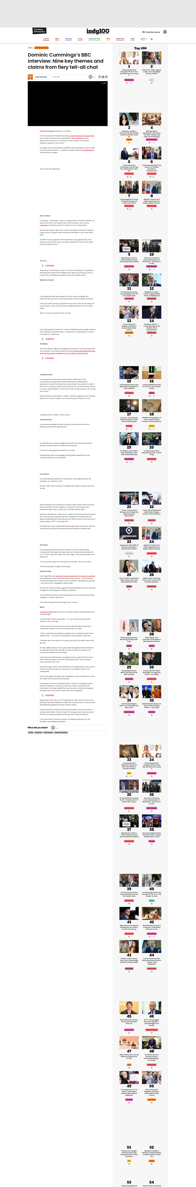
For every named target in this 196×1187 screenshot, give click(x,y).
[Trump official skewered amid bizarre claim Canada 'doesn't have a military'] (151, 498)
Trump (80, 39)
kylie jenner (129, 968)
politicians (44, 225)
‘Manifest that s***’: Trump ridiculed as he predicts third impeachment (151, 327)
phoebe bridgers (129, 712)
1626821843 (49, 358)
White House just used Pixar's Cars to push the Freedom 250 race (152, 580)
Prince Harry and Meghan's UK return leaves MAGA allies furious (129, 327)
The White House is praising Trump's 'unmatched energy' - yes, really (152, 1057)
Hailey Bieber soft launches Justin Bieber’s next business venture (152, 639)
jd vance (129, 426)
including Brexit (88, 150)
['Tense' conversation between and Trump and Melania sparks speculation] (129, 498)
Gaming (68, 39)
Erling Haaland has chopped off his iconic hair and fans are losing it (129, 72)
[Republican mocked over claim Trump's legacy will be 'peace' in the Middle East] (151, 280)
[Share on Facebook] (99, 77)
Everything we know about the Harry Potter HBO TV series (129, 672)
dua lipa (151, 841)
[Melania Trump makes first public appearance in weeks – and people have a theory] (151, 187)
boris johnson (48, 732)
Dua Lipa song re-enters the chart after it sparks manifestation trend (151, 835)
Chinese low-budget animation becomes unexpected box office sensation (129, 1153)
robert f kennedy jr (151, 1030)
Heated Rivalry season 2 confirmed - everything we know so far (152, 927)
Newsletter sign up (153, 32)
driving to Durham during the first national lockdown (75, 576)
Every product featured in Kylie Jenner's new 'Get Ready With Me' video (129, 580)
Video (132, 39)
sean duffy (152, 520)
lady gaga (129, 1099)
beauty (129, 586)
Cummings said (46, 612)
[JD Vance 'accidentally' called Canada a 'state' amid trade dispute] (129, 405)
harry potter (129, 679)
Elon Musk (151, 712)
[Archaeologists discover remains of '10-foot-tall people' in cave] (151, 880)
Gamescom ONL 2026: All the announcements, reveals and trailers (129, 547)
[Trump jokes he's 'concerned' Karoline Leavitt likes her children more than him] (129, 153)
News (57, 39)
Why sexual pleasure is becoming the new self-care (129, 639)
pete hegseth (129, 393)
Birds (129, 773)
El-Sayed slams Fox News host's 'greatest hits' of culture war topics (129, 800)
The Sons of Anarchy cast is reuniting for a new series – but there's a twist (152, 260)
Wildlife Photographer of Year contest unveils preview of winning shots (151, 419)
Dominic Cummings (47, 131)
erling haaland (129, 80)
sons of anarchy (151, 266)
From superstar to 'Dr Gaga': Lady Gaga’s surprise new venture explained (129, 1092)
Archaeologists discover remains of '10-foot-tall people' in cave (151, 894)
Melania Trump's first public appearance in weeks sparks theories (151, 201)
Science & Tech (94, 39)
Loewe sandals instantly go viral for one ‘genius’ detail (151, 386)
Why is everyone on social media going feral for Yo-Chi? (129, 1056)
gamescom (129, 553)
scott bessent (129, 298)
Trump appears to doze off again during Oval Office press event (129, 201)
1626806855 (49, 266)
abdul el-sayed (129, 266)
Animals (151, 426)
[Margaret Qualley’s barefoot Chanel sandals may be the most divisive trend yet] (129, 119)
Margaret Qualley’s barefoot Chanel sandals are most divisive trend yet (129, 134)
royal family (129, 332)
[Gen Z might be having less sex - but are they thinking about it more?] (129, 625)
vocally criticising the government (81, 136)
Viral (108, 39)
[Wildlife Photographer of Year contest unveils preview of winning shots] (151, 405)
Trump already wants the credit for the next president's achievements (151, 168)
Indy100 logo (98, 31)
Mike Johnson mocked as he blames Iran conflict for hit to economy (129, 927)
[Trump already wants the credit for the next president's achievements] (151, 153)
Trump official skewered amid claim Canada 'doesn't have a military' (151, 512)
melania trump (152, 206)
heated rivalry (129, 459)
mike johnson (129, 933)
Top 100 (46, 39)
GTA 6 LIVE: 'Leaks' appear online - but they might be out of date (151, 72)
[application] (68, 103)
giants (152, 900)
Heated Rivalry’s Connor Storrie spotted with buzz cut (129, 1021)
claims (62, 455)
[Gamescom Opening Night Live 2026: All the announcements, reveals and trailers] (129, 533)
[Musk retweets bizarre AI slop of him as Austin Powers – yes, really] (151, 691)
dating (129, 646)
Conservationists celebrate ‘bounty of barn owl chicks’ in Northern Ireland (129, 766)
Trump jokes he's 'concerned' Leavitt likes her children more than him (129, 168)
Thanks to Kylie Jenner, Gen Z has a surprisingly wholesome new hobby (129, 960)
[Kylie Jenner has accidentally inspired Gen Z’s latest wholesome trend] (129, 946)
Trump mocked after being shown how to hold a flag (151, 452)
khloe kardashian (151, 139)
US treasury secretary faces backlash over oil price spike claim (129, 294)
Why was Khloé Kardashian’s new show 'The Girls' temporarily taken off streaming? (152, 134)
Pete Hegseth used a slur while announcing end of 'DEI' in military (129, 386)
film (129, 1161)
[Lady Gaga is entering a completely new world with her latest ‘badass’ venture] (129, 1077)
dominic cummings (41, 48)
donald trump (129, 173)
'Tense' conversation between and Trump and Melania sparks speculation (129, 513)
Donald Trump (152, 332)
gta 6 (151, 80)
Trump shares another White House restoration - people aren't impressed (151, 961)
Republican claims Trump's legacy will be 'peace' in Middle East (151, 294)
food (129, 1065)
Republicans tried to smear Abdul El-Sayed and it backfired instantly (129, 260)
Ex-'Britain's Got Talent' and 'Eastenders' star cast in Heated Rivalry (129, 452)
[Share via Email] (106, 77)
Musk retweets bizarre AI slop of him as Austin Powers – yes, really (151, 705)
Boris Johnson (77, 138)
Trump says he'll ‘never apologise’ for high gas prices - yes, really (152, 672)
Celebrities (120, 39)
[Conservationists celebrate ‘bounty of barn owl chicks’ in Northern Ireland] (129, 751)
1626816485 (49, 695)
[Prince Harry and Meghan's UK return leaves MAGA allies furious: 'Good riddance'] (129, 312)
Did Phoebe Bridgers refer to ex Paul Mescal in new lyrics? (129, 705)
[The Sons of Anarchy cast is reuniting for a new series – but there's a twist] (151, 245)
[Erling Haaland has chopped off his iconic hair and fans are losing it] (129, 57)
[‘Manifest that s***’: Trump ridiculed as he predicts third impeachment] (151, 312)
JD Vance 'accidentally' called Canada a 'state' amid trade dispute (129, 419)
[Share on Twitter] (103, 77)
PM (73, 526)
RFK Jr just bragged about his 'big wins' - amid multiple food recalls (152, 1022)
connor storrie (129, 1030)
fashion (129, 139)
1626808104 (49, 339)
